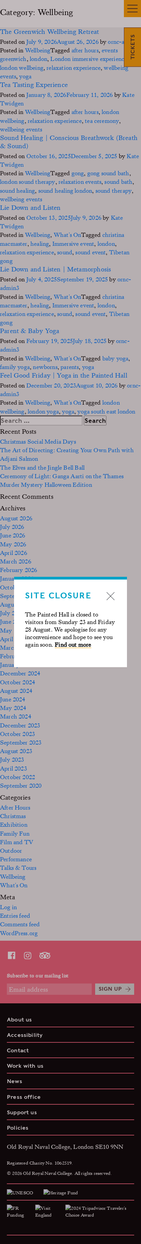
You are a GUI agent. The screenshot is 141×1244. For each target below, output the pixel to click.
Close (110, 596)
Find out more (73, 644)
